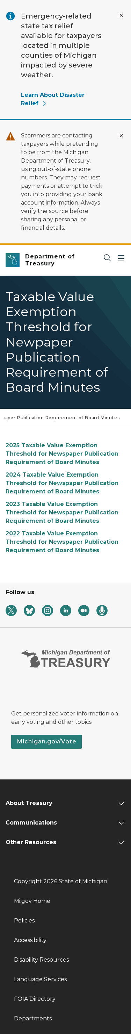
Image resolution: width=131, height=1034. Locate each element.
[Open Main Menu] (121, 257)
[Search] (107, 257)
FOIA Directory (35, 999)
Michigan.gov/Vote (46, 741)
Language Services (40, 979)
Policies (24, 920)
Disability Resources (41, 959)
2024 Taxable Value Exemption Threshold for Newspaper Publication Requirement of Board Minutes (62, 483)
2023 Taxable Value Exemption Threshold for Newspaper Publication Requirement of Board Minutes (62, 512)
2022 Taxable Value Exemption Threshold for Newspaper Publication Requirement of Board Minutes (62, 542)
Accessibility (30, 940)
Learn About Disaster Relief (53, 99)
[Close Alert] (121, 15)
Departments (33, 1018)
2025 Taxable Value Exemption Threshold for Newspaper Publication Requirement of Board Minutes (62, 453)
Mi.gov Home (32, 901)
